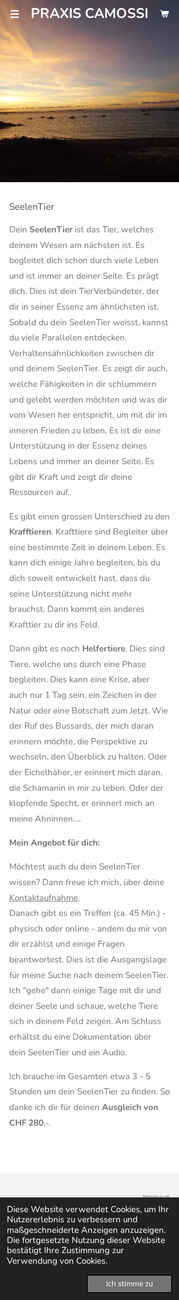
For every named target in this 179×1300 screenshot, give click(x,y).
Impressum (156, 1196)
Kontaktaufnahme (43, 898)
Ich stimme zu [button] (129, 1283)
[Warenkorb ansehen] (164, 14)
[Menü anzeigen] (15, 14)
